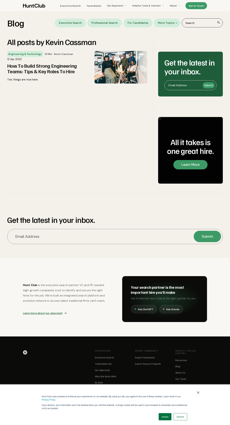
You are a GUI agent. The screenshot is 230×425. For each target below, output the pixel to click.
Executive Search (70, 5)
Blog (177, 366)
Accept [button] (165, 416)
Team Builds (93, 5)
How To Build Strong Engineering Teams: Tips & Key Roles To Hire (42, 68)
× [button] (198, 391)
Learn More (190, 164)
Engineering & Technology (25, 54)
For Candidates (138, 23)
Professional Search (104, 23)
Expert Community (145, 357)
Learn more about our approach (43, 313)
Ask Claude (172, 309)
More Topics (166, 23)
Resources (181, 360)
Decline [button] (180, 416)
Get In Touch (196, 5)
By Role (99, 382)
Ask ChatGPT (145, 309)
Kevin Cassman (63, 54)
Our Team (180, 378)
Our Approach (115, 5)
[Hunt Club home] (34, 6)
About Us (180, 372)
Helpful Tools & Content (146, 5)
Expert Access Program (148, 363)
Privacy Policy (48, 399)
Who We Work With (105, 376)
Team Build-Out (103, 363)
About (173, 5)
